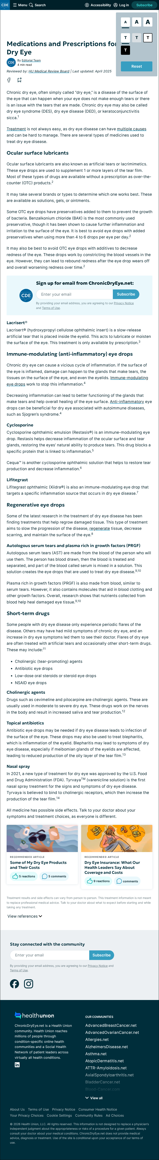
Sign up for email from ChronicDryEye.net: (85, 283)
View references (23, 916)
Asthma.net (96, 1053)
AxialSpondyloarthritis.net (109, 1075)
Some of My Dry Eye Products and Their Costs (38, 865)
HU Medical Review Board (49, 71)
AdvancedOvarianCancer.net (112, 1032)
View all (95, 1098)
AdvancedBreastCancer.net (111, 1025)
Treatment (16, 129)
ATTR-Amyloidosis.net (106, 1068)
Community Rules (88, 1115)
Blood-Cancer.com (102, 1089)
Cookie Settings (59, 1115)
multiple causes (131, 129)
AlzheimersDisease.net (106, 1046)
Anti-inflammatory (127, 401)
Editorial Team (31, 60)
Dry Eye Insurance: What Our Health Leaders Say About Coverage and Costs (112, 867)
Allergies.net (97, 1039)
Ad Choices (115, 1115)
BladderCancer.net (102, 1082)
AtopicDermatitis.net (104, 1061)
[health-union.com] (34, 1016)
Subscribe (144, 5)
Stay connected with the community (47, 944)
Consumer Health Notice (97, 1109)
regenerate (99, 528)
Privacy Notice (124, 303)
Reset (136, 66)
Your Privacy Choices (26, 1115)
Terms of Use (51, 308)
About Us (17, 1109)
